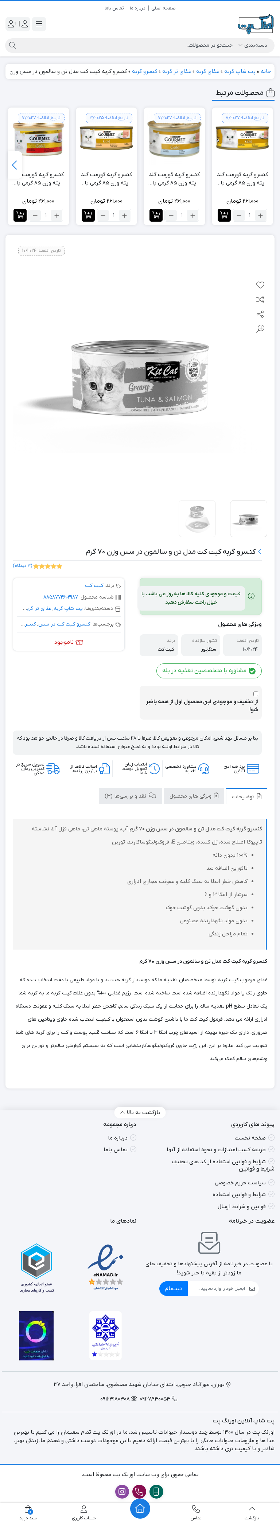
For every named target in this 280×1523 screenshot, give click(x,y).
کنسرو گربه (144, 71)
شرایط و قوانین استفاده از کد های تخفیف (219, 1161)
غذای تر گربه (176, 71)
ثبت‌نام (173, 1288)
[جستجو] (11, 45)
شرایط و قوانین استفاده (239, 1194)
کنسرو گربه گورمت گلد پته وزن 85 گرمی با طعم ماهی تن (174, 179)
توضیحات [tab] (244, 797)
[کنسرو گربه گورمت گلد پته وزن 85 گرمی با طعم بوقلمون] (106, 138)
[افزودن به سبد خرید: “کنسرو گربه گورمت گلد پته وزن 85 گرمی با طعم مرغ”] (224, 215)
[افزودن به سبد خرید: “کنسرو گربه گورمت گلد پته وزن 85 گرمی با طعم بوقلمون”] (88, 215)
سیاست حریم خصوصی (240, 1183)
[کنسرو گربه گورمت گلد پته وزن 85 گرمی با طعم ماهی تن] (174, 138)
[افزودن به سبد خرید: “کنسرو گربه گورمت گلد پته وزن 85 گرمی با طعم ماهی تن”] (156, 215)
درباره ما (137, 8)
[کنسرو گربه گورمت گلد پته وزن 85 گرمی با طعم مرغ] (242, 138)
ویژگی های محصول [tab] (191, 796)
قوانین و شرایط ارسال (242, 1206)
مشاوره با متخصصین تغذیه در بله (205, 671)
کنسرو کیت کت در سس (64, 624)
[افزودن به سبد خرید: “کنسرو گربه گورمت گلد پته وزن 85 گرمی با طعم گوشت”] (20, 215)
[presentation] (15, 165)
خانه (266, 71)
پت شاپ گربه (240, 71)
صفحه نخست (250, 1138)
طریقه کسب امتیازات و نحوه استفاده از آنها (216, 1149)
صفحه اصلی (163, 8)
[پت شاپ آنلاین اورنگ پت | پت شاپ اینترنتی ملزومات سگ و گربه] (256, 24)
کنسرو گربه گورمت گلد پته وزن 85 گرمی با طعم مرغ (242, 179)
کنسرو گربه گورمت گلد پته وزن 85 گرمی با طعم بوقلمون (106, 179)
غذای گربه (207, 71)
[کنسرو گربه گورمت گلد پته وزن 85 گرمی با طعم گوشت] (38, 138)
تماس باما (114, 8)
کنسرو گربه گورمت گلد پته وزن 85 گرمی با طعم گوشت (38, 179)
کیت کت (94, 585)
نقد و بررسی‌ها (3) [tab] (126, 796)
